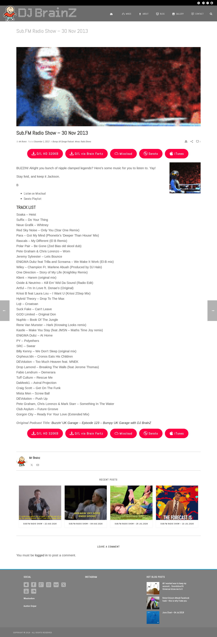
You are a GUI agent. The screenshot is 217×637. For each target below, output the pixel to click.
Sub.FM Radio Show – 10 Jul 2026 (177, 523)
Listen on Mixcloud (35, 193)
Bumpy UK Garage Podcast (63, 141)
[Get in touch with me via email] (38, 464)
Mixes (128, 13)
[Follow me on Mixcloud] (56, 585)
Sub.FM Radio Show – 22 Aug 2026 (40, 523)
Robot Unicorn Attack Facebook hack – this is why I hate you (176, 599)
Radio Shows (86, 141)
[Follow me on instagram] (48, 585)
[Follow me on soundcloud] (33, 591)
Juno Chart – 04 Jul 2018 (173, 612)
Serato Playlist (32, 199)
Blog (162, 13)
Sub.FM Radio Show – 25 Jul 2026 (131, 523)
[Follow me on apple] (26, 585)
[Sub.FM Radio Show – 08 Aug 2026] (86, 503)
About (146, 13)
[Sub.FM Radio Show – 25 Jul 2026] (131, 503)
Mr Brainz (23, 141)
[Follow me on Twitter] (32, 464)
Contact (199, 13)
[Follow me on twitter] (63, 585)
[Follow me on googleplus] (41, 585)
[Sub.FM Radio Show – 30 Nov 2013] (108, 86)
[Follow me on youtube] (26, 591)
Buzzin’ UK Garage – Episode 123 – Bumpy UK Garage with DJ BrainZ (101, 423)
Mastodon (29, 598)
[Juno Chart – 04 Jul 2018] (153, 617)
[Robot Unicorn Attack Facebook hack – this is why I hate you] (153, 603)
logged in (41, 555)
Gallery (180, 13)
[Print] (186, 141)
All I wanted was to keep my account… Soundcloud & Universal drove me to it (174, 586)
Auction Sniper (30, 606)
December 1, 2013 (41, 141)
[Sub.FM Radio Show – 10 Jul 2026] (177, 503)
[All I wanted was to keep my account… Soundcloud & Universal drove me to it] (153, 588)
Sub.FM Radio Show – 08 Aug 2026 (86, 523)
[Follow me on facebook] (33, 585)
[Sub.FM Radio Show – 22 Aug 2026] (40, 503)
